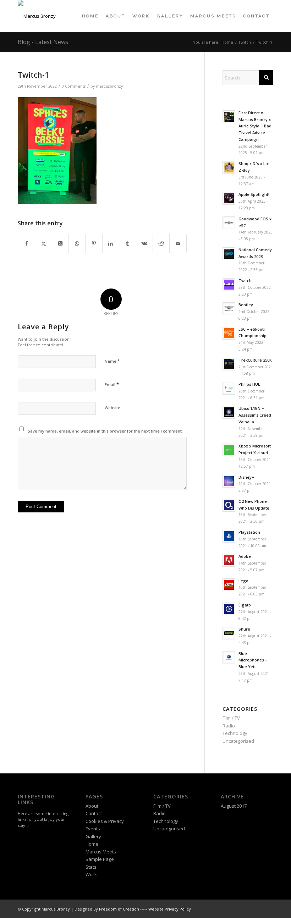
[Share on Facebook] (26, 243)
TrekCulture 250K (255, 360)
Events (93, 828)
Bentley (245, 304)
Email (112, 384)
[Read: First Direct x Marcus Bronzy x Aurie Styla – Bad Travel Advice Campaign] (229, 116)
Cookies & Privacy (105, 821)
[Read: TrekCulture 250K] (229, 364)
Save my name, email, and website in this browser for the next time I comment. (105, 431)
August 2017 (234, 806)
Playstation (249, 532)
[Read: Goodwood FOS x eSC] (229, 222)
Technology (235, 733)
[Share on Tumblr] (127, 243)
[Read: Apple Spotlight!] (229, 198)
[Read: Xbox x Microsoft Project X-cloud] (229, 450)
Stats (91, 867)
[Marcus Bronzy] (37, 16)
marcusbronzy (109, 86)
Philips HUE (249, 384)
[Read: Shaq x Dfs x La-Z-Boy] (229, 167)
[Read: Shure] (229, 633)
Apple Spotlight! (253, 194)
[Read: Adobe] (229, 560)
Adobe (244, 556)
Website (112, 407)
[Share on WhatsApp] (77, 243)
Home (92, 844)
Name (112, 361)
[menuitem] (90, 16)
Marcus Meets (101, 851)
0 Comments (74, 86)
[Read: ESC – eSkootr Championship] (229, 333)
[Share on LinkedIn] (111, 243)
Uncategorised (238, 741)
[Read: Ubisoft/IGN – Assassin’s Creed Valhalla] (229, 412)
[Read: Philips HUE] (229, 388)
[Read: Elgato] (229, 609)
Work (91, 874)
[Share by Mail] (178, 243)
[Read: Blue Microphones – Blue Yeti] (229, 657)
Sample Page (100, 859)
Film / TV (231, 718)
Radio (229, 725)
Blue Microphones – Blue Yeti (253, 660)
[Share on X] (43, 243)
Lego (243, 580)
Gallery (93, 836)
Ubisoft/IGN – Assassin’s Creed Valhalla (254, 415)
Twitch (245, 280)
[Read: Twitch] (229, 284)
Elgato (244, 605)
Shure (244, 629)
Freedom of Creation (119, 909)
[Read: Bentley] (229, 308)
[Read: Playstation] (229, 536)
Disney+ (246, 477)
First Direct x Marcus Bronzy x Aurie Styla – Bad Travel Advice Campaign (254, 126)
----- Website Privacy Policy (165, 909)
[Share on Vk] (144, 243)
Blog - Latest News (43, 42)
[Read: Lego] (229, 584)
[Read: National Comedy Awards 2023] (229, 253)
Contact (94, 813)
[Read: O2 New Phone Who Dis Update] (229, 505)
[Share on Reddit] (161, 243)
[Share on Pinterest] (94, 243)
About (92, 806)
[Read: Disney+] (229, 481)
